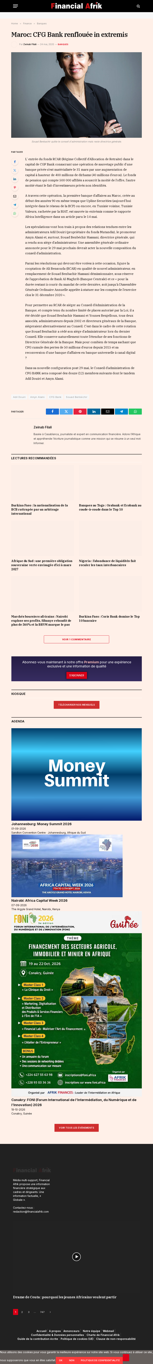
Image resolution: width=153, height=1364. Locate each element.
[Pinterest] (14, 187)
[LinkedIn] (14, 178)
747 (42, 1311)
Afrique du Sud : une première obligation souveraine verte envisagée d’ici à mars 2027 (41, 565)
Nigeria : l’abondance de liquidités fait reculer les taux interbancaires (107, 563)
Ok (61, 1360)
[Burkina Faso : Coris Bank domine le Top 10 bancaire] (110, 594)
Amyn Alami (37, 396)
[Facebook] (14, 161)
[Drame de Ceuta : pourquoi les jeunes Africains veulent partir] (76, 1257)
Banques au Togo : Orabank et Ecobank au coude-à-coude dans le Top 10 (110, 507)
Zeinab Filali (29, 44)
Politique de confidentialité (100, 1360)
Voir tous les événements (76, 1127)
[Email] (14, 196)
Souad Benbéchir (76, 396)
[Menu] (15, 6)
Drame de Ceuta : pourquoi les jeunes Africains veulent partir (65, 1297)
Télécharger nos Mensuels (76, 704)
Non (71, 1360)
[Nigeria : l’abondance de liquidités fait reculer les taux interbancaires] (110, 538)
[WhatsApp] (14, 213)
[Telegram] (14, 204)
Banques (63, 44)
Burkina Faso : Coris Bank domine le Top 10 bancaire (109, 618)
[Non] (126, 1357)
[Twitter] (14, 170)
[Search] (138, 6)
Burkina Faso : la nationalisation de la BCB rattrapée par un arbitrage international (39, 509)
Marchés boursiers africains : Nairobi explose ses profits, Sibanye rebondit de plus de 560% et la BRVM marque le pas (41, 621)
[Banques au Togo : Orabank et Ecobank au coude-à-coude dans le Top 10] (110, 483)
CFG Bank (55, 396)
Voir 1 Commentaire (76, 639)
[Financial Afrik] (76, 6)
